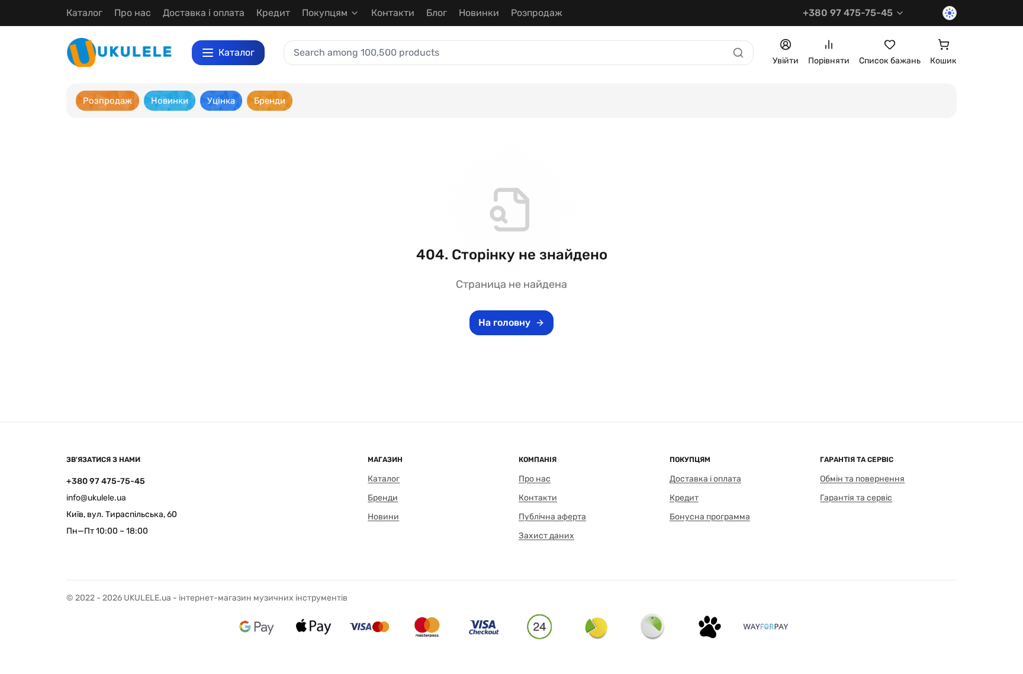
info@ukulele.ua (96, 498)
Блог (436, 12)
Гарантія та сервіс (856, 498)
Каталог (84, 12)
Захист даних (546, 536)
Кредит (273, 12)
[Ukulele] (119, 52)
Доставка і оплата (204, 12)
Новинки (479, 12)
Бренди (383, 498)
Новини (383, 517)
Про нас (132, 12)
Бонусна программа (710, 517)
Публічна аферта (552, 517)
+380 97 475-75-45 (848, 12)
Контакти (392, 12)
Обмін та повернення (862, 479)
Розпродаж (536, 12)
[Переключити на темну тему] (949, 13)
